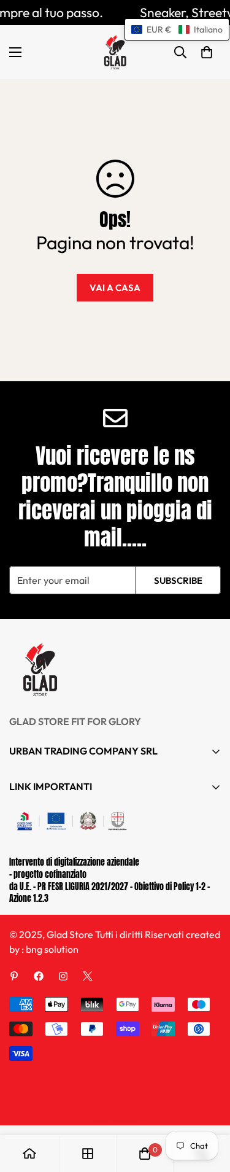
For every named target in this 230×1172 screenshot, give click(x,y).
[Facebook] (39, 976)
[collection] (88, 1153)
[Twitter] (88, 976)
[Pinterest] (14, 976)
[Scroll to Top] (208, 1107)
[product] (29, 1153)
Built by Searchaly (115, 1121)
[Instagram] (63, 976)
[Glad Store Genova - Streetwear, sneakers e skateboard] (115, 52)
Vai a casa (115, 287)
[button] (207, 52)
